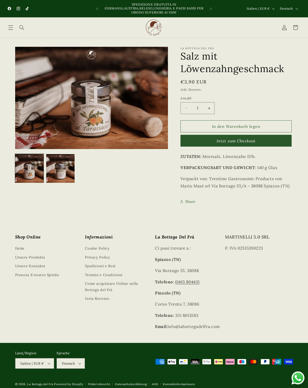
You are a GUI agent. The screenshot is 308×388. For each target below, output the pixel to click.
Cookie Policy (97, 248)
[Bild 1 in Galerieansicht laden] (29, 168)
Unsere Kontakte (30, 266)
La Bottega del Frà (40, 384)
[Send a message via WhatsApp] (298, 378)
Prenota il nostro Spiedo (37, 274)
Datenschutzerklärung (131, 384)
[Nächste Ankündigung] (210, 9)
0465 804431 (187, 282)
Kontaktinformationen (179, 384)
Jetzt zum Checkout (236, 140)
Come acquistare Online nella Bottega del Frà (111, 286)
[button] (10, 27)
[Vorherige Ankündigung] (97, 9)
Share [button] (190, 201)
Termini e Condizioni (103, 274)
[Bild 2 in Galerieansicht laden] (60, 168)
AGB (155, 384)
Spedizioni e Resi (100, 266)
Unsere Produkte (30, 257)
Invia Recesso (97, 298)
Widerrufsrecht (99, 384)
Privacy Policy (97, 257)
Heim (20, 248)
